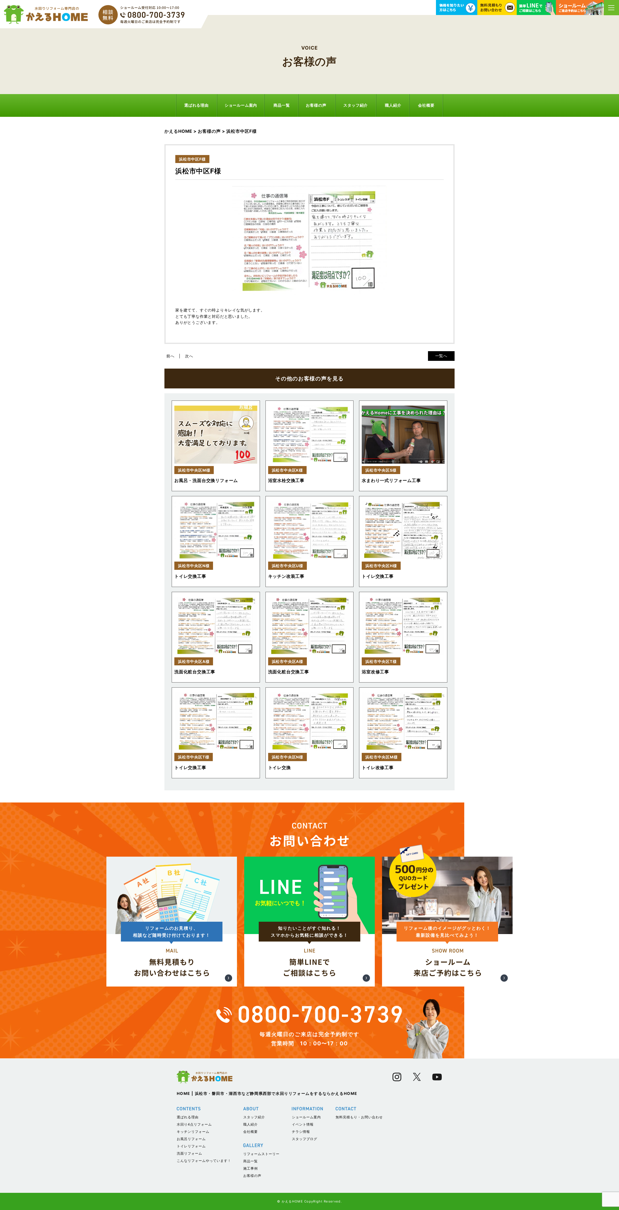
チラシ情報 (301, 1131)
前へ (170, 356)
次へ (189, 356)
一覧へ (441, 355)
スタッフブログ (304, 1139)
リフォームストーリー (261, 1154)
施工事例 (250, 1168)
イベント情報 (303, 1124)
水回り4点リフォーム (194, 1124)
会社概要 (426, 105)
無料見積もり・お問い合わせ (359, 1117)
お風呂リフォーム (191, 1139)
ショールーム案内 (241, 105)
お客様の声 (316, 105)
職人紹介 (393, 105)
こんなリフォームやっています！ (204, 1160)
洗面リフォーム (189, 1153)
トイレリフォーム (191, 1146)
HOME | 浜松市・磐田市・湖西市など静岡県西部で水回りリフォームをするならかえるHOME (267, 1093)
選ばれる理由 (196, 105)
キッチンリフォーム (193, 1131)
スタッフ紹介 (355, 105)
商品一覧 (281, 105)
